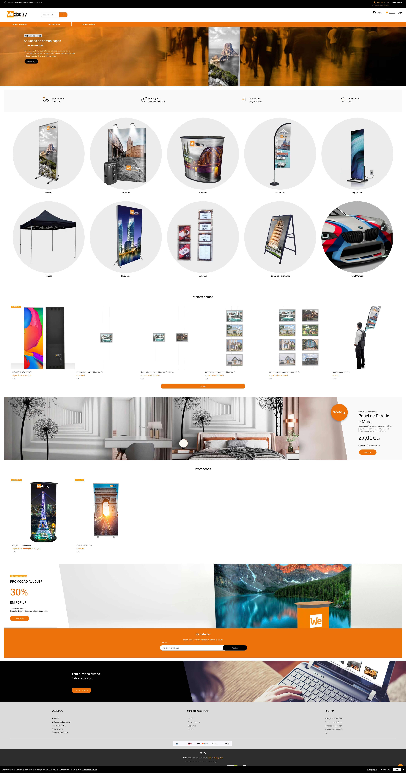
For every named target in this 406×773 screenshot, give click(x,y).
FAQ (326, 733)
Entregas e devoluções (334, 718)
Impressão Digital (59, 725)
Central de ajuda (194, 722)
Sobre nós (192, 726)
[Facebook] (204, 753)
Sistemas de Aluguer (60, 732)
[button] (400, 13)
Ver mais (203, 386)
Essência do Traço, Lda (215, 758)
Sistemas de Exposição (61, 722)
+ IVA (13, 378)
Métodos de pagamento (334, 726)
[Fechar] (403, 769)
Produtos (55, 718)
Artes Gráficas (57, 729)
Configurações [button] (372, 770)
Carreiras (191, 729)
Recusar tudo (385, 770)
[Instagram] (201, 753)
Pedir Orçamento (397, 3)
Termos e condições (333, 722)
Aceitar (396, 770)
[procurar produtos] (63, 14)
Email (164, 642)
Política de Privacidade (89, 770)
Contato (191, 718)
